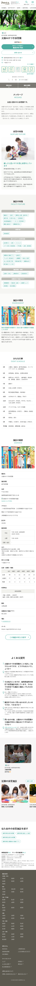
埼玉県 (21, 889)
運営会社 (20, 964)
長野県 (21, 902)
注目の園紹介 (5, 954)
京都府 (21, 915)
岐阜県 (12, 907)
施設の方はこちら (22, 974)
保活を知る (4, 948)
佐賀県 (12, 934)
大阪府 (3, 915)
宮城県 (3, 881)
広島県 (3, 926)
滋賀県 (3, 918)
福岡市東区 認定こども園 (23, 833)
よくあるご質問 (5, 964)
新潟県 (3, 899)
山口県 (12, 926)
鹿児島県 (4, 939)
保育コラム (5, 946)
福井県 (3, 902)
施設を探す (5, 873)
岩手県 (21, 878)
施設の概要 (27, 85)
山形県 (21, 881)
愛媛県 (12, 928)
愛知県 (3, 907)
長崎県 (21, 934)
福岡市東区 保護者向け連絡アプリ (11, 841)
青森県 (12, 878)
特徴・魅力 (9, 85)
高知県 (21, 928)
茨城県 (12, 891)
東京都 (3, 889)
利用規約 (20, 961)
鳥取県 (3, 923)
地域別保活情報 (5, 951)
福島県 (3, 883)
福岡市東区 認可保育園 (8, 833)
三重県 (3, 910)
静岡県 (21, 907)
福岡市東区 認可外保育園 (9, 837)
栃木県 (21, 891)
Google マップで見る (6, 501)
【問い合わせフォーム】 (11, 727)
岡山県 (21, 923)
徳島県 (21, 926)
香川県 (3, 928)
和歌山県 (22, 918)
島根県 (12, 923)
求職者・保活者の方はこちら (8, 974)
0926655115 (5, 621)
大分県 (12, 936)
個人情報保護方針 (6, 966)
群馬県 (3, 894)
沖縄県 (12, 939)
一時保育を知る (21, 948)
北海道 (3, 878)
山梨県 (12, 902)
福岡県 (3, 934)
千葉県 (3, 891)
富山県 (12, 899)
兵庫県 (12, 915)
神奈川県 (13, 889)
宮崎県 (21, 936)
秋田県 (12, 881)
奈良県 (12, 918)
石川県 (21, 899)
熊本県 (3, 936)
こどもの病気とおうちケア (24, 951)
